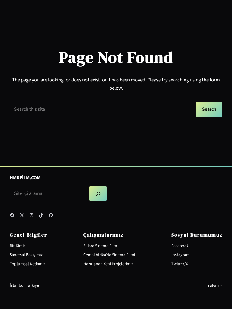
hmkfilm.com (25, 177)
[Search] (98, 193)
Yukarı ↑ (215, 285)
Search (209, 109)
